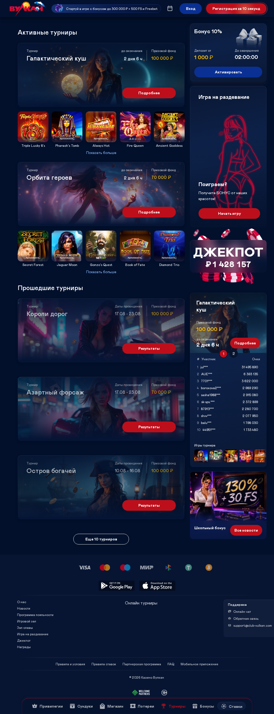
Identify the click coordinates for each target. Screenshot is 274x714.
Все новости (246, 530)
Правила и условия (70, 664)
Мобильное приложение (199, 664)
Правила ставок (104, 664)
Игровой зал (26, 621)
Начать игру (229, 213)
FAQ (171, 664)
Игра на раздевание (32, 634)
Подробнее (149, 92)
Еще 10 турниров (101, 539)
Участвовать (33, 140)
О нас (21, 602)
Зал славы (25, 627)
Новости (23, 608)
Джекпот (24, 640)
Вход (190, 8)
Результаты (149, 348)
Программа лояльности (35, 614)
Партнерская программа (142, 664)
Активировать (228, 71)
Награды (24, 647)
